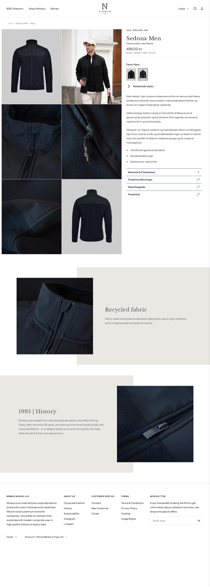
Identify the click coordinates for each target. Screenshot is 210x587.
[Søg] (195, 8)
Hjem (10, 23)
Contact (96, 503)
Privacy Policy (129, 508)
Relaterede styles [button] (143, 86)
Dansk (182, 8)
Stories (55, 8)
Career (95, 513)
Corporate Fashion (74, 503)
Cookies (125, 513)
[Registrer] (198, 521)
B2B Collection (15, 8)
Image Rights (128, 518)
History (68, 508)
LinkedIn (69, 524)
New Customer (100, 508)
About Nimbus (37, 8)
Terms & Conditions (132, 503)
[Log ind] (201, 8)
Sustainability (71, 513)
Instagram (69, 518)
